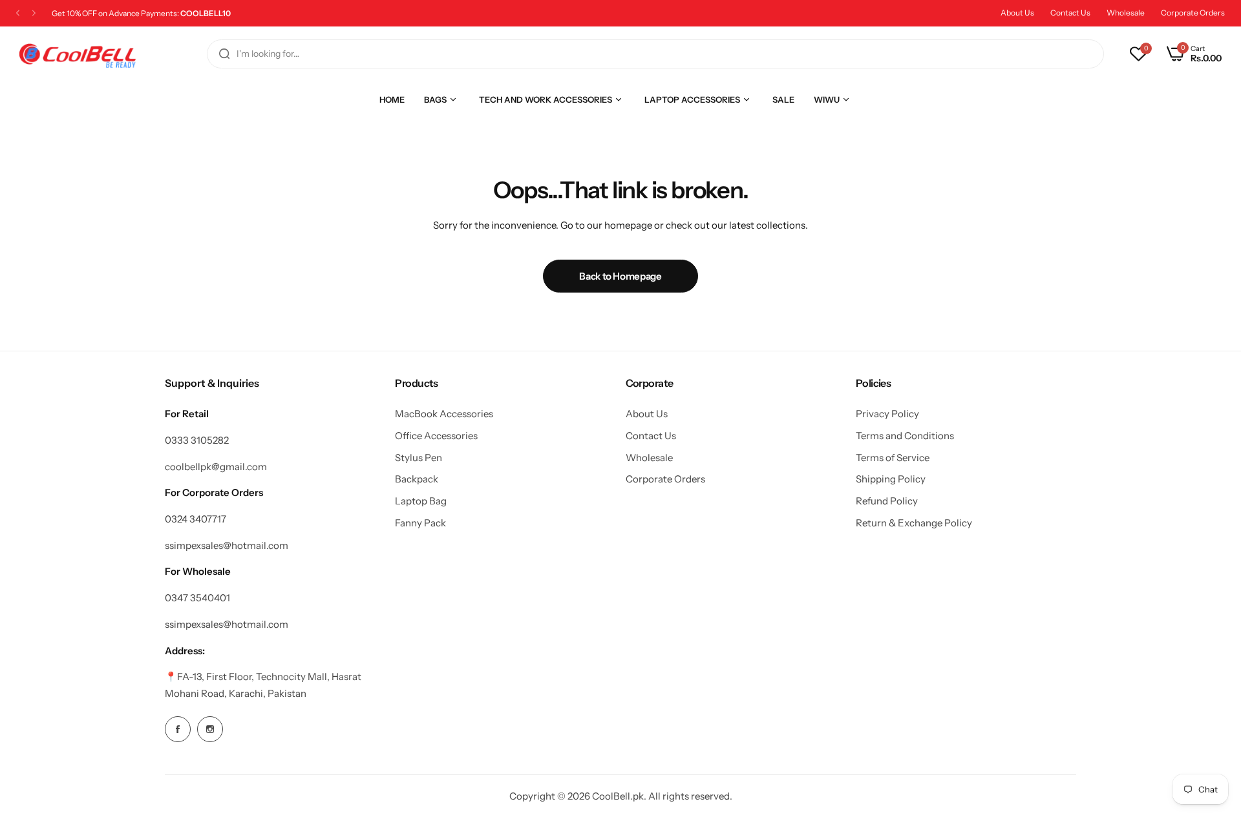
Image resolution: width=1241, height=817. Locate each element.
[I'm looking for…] (224, 53)
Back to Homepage (620, 276)
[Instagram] (210, 729)
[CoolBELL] (77, 53)
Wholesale (1126, 12)
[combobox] (655, 53)
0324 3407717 (195, 519)
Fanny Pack (420, 523)
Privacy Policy (887, 414)
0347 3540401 (197, 598)
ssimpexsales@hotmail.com (226, 545)
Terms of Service (892, 457)
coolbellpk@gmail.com (216, 466)
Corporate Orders (1193, 12)
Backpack (416, 479)
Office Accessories (436, 435)
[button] (17, 13)
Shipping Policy (891, 479)
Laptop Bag (421, 501)
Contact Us (1070, 12)
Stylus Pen (418, 457)
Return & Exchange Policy (914, 523)
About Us (1017, 12)
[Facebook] (178, 729)
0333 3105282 (197, 440)
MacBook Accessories (444, 414)
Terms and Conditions (905, 435)
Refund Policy (887, 501)
